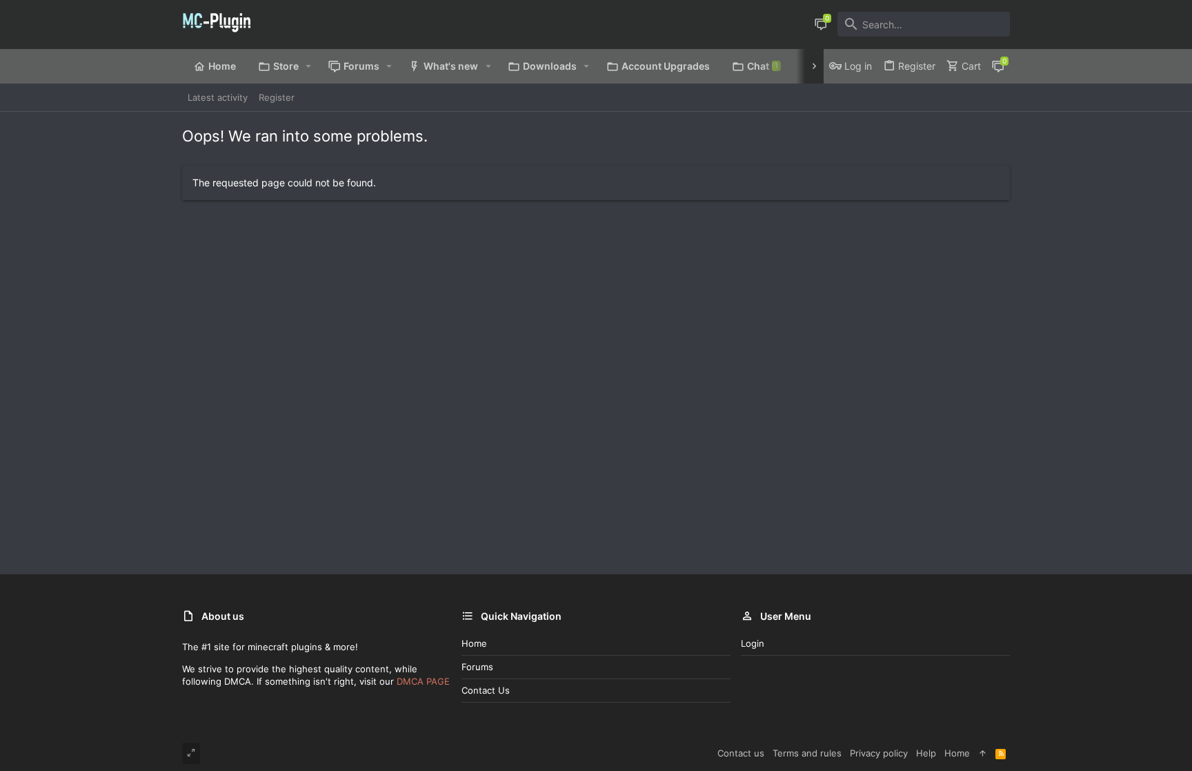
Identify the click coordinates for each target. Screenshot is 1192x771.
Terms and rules (807, 753)
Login (752, 643)
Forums (477, 666)
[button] (308, 66)
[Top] (982, 753)
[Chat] (821, 24)
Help (926, 753)
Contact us (485, 690)
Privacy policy (879, 753)
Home (474, 643)
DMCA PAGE (423, 681)
